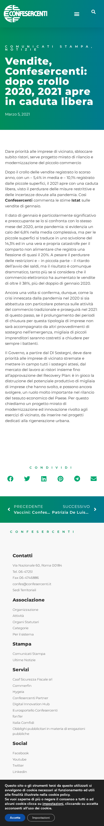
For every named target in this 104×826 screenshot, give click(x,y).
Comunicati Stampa (48, 46)
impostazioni (52, 804)
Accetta (15, 818)
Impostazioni (41, 818)
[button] (77, 14)
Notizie (22, 49)
